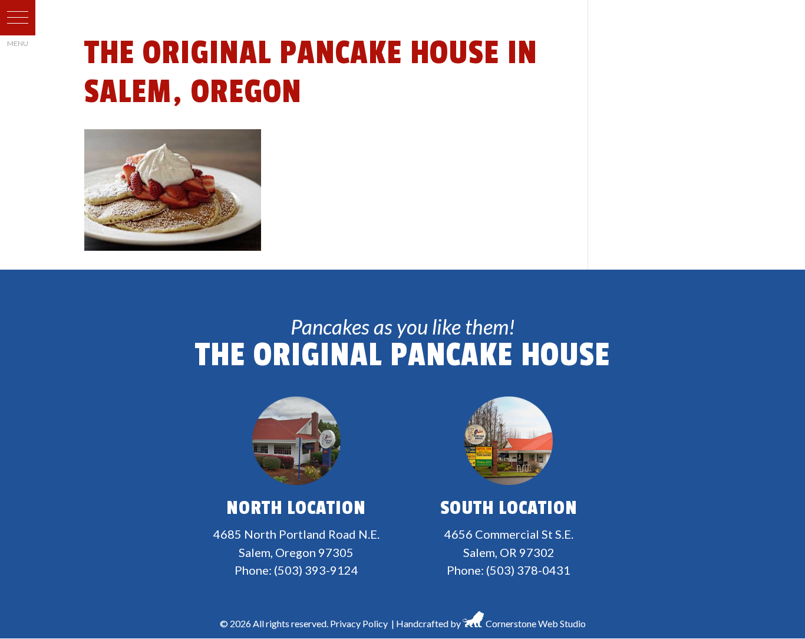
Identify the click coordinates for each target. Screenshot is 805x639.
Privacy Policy (359, 623)
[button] (17, 17)
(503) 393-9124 (316, 570)
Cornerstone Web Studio (536, 623)
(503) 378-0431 (528, 570)
